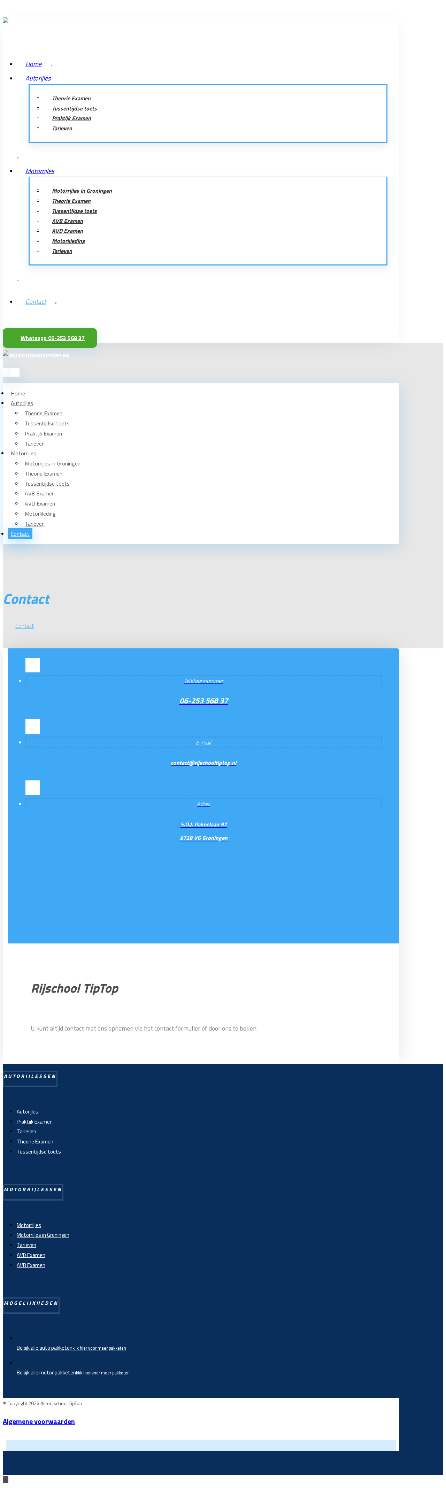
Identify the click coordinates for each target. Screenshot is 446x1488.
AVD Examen (31, 1255)
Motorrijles (29, 1225)
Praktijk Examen (35, 1122)
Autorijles (27, 1112)
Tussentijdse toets (39, 1152)
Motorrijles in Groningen (43, 1235)
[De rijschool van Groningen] (36, 22)
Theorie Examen (35, 1142)
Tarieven (26, 1131)
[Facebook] (31, 925)
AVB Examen (31, 1265)
